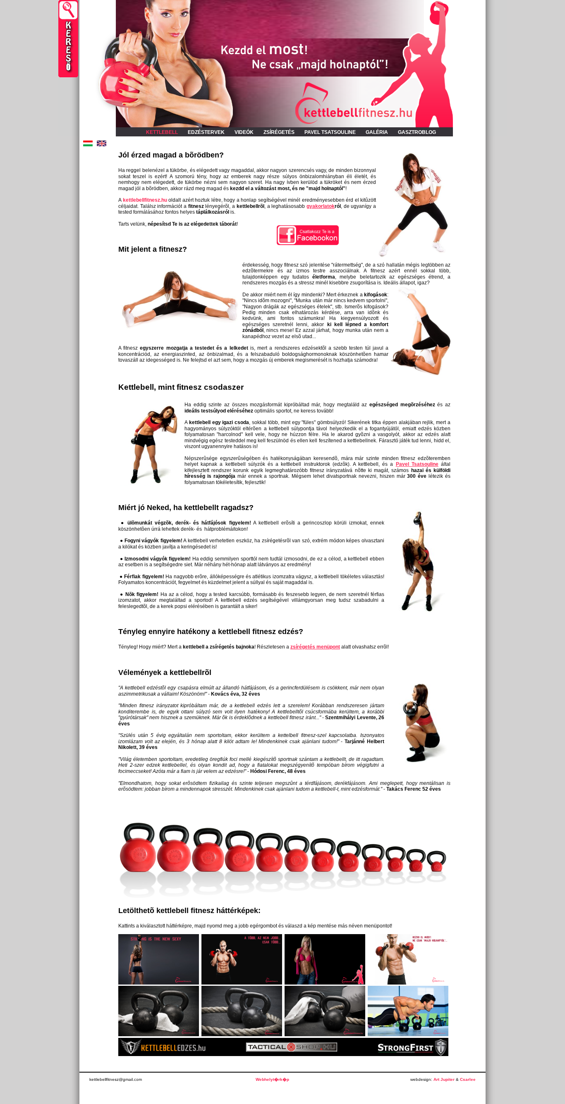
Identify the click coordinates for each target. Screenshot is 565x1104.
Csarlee (468, 1079)
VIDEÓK (244, 132)
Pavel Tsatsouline (417, 464)
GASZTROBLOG (417, 132)
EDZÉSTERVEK (206, 132)
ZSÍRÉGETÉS (278, 132)
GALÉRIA (377, 132)
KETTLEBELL (162, 132)
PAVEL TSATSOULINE (330, 132)
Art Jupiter (444, 1079)
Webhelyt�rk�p (272, 1079)
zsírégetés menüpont (315, 647)
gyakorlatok (320, 206)
